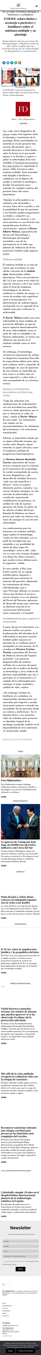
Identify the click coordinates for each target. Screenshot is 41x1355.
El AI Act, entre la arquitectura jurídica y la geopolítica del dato (20, 950)
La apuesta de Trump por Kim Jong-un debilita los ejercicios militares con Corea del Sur (18, 844)
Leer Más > (4, 866)
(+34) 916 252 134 (7, 1336)
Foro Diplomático (11, 780)
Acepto (10, 1351)
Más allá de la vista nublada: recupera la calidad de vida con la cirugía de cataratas (19, 1076)
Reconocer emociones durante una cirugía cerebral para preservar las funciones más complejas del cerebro (19, 1132)
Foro (20, 752)
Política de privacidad (26, 1351)
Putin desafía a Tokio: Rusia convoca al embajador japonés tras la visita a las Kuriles (19, 899)
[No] (37, 1348)
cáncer (6, 134)
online (6, 254)
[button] (36, 6)
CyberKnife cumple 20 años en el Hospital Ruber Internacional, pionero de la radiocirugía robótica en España (20, 1196)
